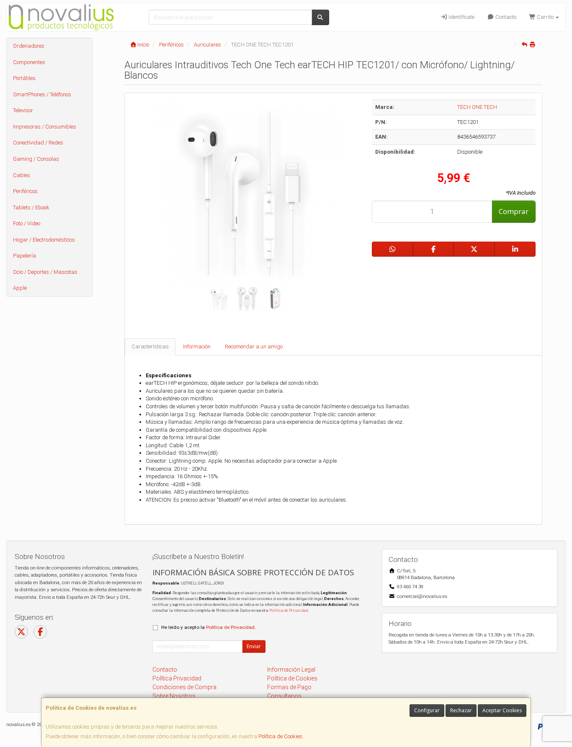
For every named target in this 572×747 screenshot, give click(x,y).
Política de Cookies (280, 736)
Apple (20, 288)
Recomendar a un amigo (254, 346)
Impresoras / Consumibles (44, 127)
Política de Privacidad (288, 610)
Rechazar (461, 710)
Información (197, 346)
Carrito (545, 17)
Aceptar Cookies (502, 710)
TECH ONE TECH (477, 107)
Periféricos (25, 191)
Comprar (513, 211)
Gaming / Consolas (36, 159)
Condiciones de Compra (184, 687)
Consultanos (284, 696)
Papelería (24, 255)
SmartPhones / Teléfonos (42, 94)
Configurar (427, 710)
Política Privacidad (176, 678)
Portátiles (24, 78)
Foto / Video (26, 223)
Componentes (29, 62)
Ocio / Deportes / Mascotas (45, 272)
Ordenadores (28, 46)
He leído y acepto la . (208, 627)
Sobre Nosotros (174, 696)
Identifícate (460, 17)
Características (150, 346)
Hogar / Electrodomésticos (44, 240)
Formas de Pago (289, 687)
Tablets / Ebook (31, 207)
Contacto (505, 17)
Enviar (254, 646)
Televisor (23, 110)
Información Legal (291, 669)
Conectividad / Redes (38, 142)
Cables (21, 175)
